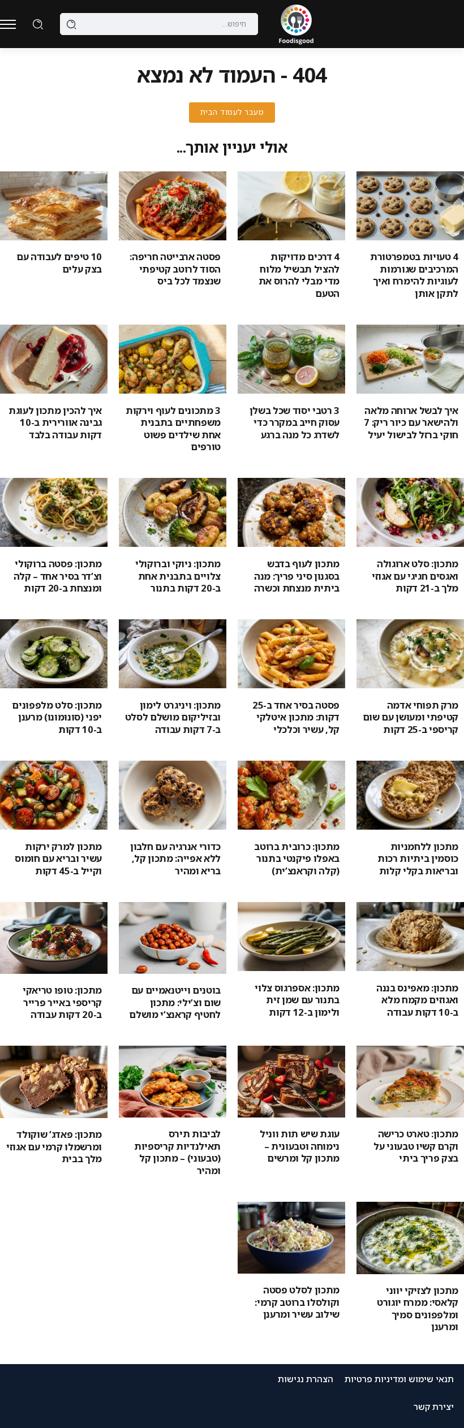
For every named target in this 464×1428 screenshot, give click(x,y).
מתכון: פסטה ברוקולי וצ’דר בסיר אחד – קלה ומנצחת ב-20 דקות (58, 575)
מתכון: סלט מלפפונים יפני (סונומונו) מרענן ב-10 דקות (57, 717)
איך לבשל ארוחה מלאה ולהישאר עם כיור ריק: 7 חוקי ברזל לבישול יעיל (411, 422)
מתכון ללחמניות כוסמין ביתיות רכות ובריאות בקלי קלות (417, 858)
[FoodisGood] (296, 23)
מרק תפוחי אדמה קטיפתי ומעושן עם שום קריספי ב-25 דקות (410, 717)
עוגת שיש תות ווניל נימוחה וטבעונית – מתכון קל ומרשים (300, 1145)
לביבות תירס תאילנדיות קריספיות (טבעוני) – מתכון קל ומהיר (177, 1151)
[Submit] (71, 24)
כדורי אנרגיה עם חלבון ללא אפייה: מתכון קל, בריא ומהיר (175, 858)
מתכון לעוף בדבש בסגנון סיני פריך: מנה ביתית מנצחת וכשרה (297, 575)
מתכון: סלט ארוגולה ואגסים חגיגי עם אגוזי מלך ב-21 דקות (415, 575)
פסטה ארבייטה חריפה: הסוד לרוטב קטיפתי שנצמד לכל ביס (175, 268)
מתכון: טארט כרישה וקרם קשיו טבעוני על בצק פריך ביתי (415, 1145)
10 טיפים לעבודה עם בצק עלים (59, 262)
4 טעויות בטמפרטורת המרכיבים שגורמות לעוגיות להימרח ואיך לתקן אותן (414, 274)
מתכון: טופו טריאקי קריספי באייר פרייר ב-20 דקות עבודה (62, 1002)
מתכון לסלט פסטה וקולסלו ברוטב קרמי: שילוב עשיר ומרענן (297, 1302)
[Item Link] (410, 205)
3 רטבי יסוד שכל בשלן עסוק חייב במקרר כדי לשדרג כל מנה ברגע (295, 422)
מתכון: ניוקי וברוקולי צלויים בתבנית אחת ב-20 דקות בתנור (178, 575)
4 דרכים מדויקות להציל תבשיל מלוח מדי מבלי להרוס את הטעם (299, 274)
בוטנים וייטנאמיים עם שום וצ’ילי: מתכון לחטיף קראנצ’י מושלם (175, 1002)
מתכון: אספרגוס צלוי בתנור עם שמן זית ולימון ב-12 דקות (297, 1000)
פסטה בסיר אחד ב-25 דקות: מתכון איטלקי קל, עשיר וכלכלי (296, 717)
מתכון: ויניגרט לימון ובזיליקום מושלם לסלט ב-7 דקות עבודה (173, 717)
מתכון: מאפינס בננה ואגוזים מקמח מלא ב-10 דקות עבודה (417, 1000)
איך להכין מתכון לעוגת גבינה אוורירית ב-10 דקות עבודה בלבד (55, 422)
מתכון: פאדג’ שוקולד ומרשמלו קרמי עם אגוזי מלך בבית (54, 1146)
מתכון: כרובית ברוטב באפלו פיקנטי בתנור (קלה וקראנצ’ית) (297, 858)
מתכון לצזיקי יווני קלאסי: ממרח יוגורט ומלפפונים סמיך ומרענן (417, 1308)
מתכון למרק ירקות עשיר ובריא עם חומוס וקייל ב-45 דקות (58, 858)
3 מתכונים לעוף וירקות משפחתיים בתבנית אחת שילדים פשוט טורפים (173, 428)
